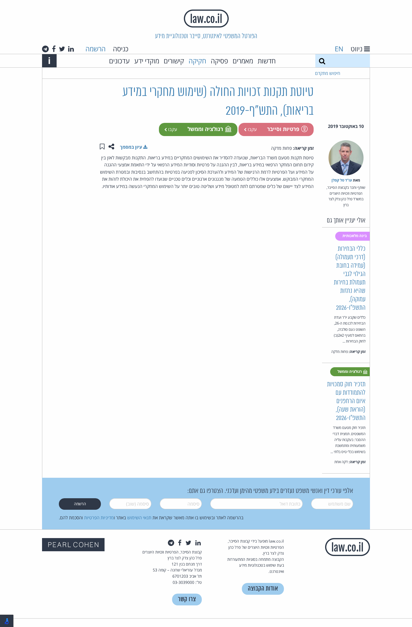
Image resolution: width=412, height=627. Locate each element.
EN (339, 48)
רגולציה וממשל (205, 129)
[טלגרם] (45, 49)
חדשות (267, 60)
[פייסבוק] (54, 49)
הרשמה (95, 48)
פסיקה (219, 60)
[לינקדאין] (71, 49)
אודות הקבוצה (263, 588)
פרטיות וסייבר (283, 129)
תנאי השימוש (139, 518)
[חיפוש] (322, 60)
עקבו (252, 129)
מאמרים (243, 60)
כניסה (120, 48)
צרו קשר (187, 599)
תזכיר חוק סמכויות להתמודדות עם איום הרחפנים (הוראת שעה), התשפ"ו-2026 (346, 401)
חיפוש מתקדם (327, 73)
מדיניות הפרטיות (99, 518)
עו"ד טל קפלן (342, 180)
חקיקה (197, 60)
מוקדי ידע (146, 60)
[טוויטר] (62, 49)
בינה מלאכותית (355, 235)
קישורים (174, 60)
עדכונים (119, 60)
